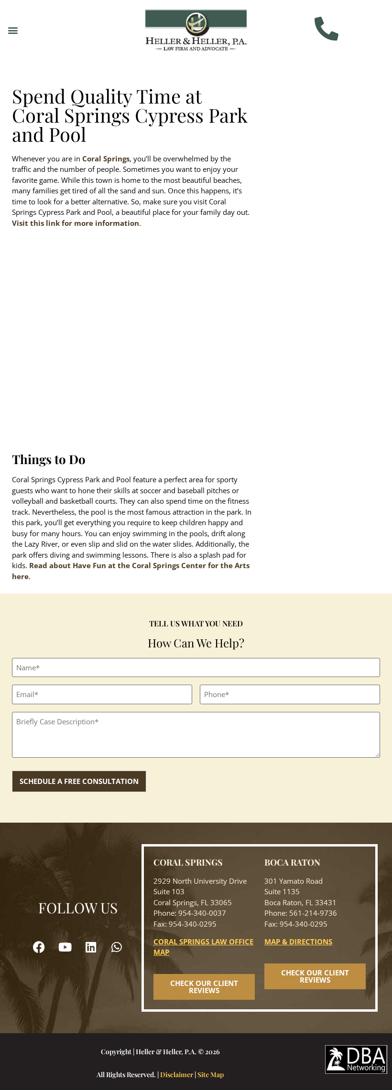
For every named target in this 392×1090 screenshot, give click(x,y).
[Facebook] (39, 947)
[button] (13, 30)
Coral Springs (106, 158)
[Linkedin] (91, 947)
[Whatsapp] (117, 947)
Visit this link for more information (75, 223)
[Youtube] (65, 947)
